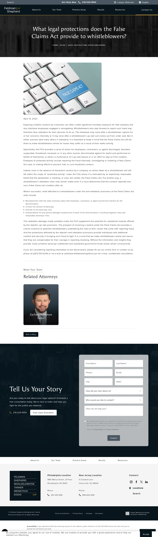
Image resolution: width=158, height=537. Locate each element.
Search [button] (10, 2)
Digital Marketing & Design (140, 513)
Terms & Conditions (62, 513)
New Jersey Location (90, 475)
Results (101, 9)
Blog (62, 45)
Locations (138, 488)
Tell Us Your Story (36, 389)
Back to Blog (31, 334)
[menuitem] (131, 482)
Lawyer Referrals (126, 2)
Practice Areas (79, 9)
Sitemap (89, 513)
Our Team (56, 9)
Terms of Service (113, 429)
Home (55, 45)
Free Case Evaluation (43, 412)
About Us (36, 9)
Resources (120, 9)
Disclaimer (99, 513)
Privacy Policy (98, 429)
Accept (146, 534)
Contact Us (146, 9)
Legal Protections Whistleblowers (86, 45)
